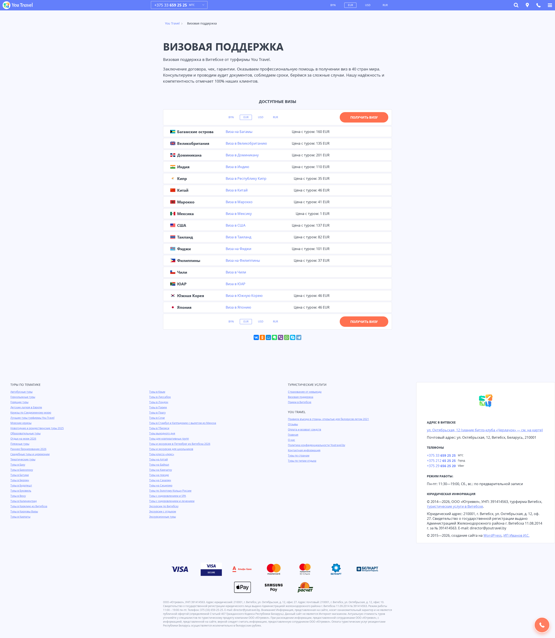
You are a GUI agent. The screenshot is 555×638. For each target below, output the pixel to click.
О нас (291, 440)
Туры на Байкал (159, 464)
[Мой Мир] (268, 337)
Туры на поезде (159, 475)
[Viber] (280, 337)
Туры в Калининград (23, 501)
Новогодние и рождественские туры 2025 (37, 428)
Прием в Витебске (299, 402)
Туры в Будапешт (21, 485)
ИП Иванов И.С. (516, 535)
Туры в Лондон (158, 402)
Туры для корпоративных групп (169, 438)
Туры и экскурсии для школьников (171, 449)
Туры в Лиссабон (160, 397)
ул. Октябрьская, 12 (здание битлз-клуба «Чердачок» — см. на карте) (485, 430)
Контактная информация (304, 450)
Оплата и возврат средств (304, 429)
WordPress (492, 535)
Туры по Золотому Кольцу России (170, 490)
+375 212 (441, 460)
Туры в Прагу (157, 412)
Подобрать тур (542, 625)
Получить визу (364, 117)
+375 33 (170, 5)
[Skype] (292, 337)
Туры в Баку (17, 464)
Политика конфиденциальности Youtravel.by (316, 445)
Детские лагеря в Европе (26, 407)
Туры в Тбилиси (159, 428)
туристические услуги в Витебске (455, 506)
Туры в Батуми (19, 475)
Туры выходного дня (162, 433)
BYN (333, 5)
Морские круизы (20, 423)
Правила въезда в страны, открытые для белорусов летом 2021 (328, 419)
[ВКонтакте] (256, 337)
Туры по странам (298, 455)
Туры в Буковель (20, 490)
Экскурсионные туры (162, 517)
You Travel (172, 23)
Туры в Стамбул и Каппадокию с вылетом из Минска (182, 423)
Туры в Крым (157, 392)
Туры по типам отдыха (302, 461)
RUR (385, 5)
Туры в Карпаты (20, 517)
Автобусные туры (21, 392)
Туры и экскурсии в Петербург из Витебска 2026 (179, 444)
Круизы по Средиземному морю (30, 412)
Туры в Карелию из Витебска (28, 506)
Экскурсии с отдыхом (162, 511)
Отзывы (293, 424)
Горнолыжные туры (22, 397)
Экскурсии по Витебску (163, 506)
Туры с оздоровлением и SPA (167, 496)
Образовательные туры (25, 433)
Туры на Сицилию (160, 485)
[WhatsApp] (286, 337)
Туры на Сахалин (160, 480)
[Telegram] (298, 337)
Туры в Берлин (19, 480)
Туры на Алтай (158, 459)
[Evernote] (274, 337)
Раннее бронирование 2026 (28, 449)
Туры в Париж (158, 407)
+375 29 (441, 465)
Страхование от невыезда (305, 392)
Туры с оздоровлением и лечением (171, 501)
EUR (350, 5)
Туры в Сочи (157, 418)
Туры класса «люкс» (161, 454)
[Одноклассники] (262, 337)
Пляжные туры (19, 444)
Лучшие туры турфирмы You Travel (32, 418)
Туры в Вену (18, 496)
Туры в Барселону (21, 470)
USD (368, 5)
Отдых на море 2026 (23, 438)
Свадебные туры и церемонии (30, 454)
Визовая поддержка (300, 397)
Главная (293, 435)
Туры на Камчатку (160, 470)
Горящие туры (19, 402)
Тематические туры (22, 459)
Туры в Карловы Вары (24, 511)
